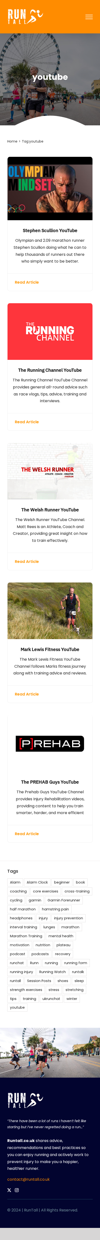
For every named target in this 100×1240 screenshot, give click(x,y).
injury (43, 918)
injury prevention (68, 918)
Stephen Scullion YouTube (50, 230)
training (29, 998)
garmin (35, 900)
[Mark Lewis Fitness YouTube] (50, 586)
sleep (79, 980)
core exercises (45, 891)
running (51, 962)
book (80, 882)
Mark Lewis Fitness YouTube (50, 649)
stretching (74, 989)
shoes (63, 980)
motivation (19, 945)
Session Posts (39, 980)
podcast (17, 954)
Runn (34, 962)
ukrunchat (51, 998)
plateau (63, 945)
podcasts (40, 954)
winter (72, 998)
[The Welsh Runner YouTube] (50, 446)
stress (54, 989)
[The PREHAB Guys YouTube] (50, 718)
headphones (21, 918)
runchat (17, 962)
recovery (62, 954)
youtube (17, 1007)
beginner (62, 882)
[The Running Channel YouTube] (50, 306)
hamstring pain (55, 909)
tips (13, 998)
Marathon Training (26, 936)
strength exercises (26, 989)
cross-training (77, 891)
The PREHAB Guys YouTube (50, 782)
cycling (16, 900)
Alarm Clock (37, 882)
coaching (18, 891)
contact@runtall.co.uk (28, 1179)
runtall (15, 980)
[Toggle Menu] (89, 17)
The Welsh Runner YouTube (50, 510)
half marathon (23, 909)
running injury (21, 971)
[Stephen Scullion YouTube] (50, 160)
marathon (70, 927)
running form (75, 962)
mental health (61, 936)
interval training (23, 927)
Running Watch (52, 971)
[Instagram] (17, 1190)
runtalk (78, 971)
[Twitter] (9, 1190)
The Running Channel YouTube (50, 370)
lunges (49, 927)
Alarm (15, 882)
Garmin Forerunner (64, 900)
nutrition (43, 945)
